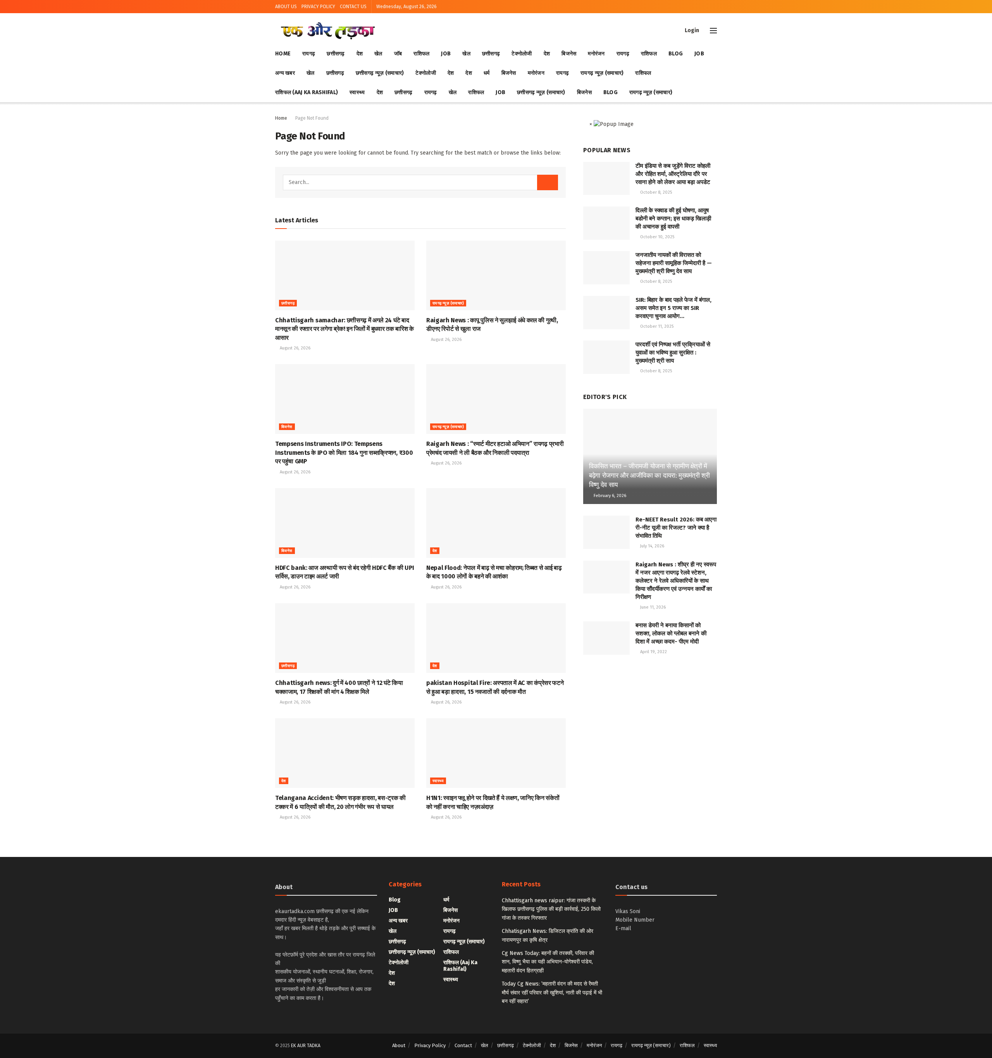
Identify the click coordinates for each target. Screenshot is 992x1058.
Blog (675, 53)
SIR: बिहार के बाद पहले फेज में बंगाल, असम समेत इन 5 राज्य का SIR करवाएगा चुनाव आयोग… (673, 308)
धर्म (487, 73)
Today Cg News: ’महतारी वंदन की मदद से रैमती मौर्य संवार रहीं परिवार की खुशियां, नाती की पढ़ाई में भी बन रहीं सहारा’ (552, 993)
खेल (378, 53)
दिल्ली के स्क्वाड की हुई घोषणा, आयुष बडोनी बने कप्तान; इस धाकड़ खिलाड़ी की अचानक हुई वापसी (673, 218)
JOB (446, 53)
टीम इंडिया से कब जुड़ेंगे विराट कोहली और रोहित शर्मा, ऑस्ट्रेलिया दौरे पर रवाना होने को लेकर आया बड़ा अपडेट (673, 174)
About (398, 1045)
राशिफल (421, 53)
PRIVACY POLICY (318, 6)
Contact (463, 1045)
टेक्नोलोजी (522, 53)
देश (359, 53)
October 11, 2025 (656, 326)
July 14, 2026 (651, 546)
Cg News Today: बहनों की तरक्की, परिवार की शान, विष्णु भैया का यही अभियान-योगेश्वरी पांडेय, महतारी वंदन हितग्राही (548, 962)
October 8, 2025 (655, 192)
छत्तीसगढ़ (335, 53)
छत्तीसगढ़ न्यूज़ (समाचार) (380, 73)
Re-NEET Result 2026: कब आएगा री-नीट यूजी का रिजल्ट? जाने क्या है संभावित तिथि (676, 527)
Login (691, 30)
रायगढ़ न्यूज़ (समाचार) (601, 73)
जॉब (398, 53)
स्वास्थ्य (357, 92)
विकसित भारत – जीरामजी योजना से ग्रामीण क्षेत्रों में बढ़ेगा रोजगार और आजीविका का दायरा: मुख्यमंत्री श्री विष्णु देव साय (649, 475)
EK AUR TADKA (305, 1045)
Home (283, 53)
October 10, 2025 (656, 236)
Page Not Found (312, 118)
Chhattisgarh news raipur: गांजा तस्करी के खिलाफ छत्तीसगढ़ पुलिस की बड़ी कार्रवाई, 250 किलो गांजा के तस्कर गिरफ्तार (551, 909)
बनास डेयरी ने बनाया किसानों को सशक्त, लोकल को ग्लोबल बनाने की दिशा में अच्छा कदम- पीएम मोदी (671, 633)
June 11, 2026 (652, 607)
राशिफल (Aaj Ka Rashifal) (306, 92)
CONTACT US (353, 6)
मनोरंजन (596, 53)
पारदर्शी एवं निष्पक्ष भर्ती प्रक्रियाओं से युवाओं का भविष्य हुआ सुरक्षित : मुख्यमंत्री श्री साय (673, 352)
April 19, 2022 (653, 651)
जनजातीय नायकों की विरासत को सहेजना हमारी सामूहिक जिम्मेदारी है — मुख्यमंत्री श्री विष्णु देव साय (674, 263)
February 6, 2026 (609, 495)
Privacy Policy (430, 1045)
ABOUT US (286, 6)
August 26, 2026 (294, 348)
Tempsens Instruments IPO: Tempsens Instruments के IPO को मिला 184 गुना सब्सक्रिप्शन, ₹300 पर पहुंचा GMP (344, 452)
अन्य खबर (285, 73)
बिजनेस (568, 53)
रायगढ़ (308, 53)
